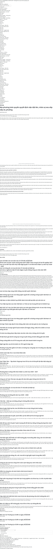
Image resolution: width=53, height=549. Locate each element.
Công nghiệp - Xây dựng (5, 18)
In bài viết (19, 114)
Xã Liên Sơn (9, 276)
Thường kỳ (2, 48)
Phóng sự (2, 42)
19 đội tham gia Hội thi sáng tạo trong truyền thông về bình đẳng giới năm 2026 (24, 337)
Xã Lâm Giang (10, 278)
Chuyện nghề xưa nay (4, 31)
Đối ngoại (2, 13)
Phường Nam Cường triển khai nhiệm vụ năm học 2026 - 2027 (19, 372)
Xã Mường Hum (10, 281)
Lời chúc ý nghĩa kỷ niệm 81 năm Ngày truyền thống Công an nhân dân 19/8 (23, 270)
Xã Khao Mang (23, 275)
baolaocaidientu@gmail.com (9, 540)
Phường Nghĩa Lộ (41, 286)
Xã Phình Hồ (4, 276)
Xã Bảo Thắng (46, 280)
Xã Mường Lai (15, 279)
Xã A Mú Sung (25, 281)
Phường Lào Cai (47, 287)
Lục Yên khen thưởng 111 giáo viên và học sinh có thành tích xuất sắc (21, 448)
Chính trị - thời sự (3, 8)
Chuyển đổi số (3, 43)
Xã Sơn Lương (19, 276)
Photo (1, 96)
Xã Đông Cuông (16, 278)
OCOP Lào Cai (3, 16)
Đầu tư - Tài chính (3, 19)
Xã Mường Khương (21, 285)
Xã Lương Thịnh (6, 280)
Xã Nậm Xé (47, 285)
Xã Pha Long (14, 285)
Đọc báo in (2, 46)
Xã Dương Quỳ (15, 283)
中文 (4, 1)
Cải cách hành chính (4, 26)
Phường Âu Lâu (32, 287)
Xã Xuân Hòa (2, 284)
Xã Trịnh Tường (31, 281)
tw (3, 534)
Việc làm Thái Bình (3, 531)
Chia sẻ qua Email (25, 114)
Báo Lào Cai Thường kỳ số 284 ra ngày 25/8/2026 (15, 524)
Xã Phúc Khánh (8, 284)
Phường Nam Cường (25, 287)
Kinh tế (1, 14)
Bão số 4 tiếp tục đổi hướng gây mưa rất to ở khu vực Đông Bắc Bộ (20, 503)
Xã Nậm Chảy (33, 283)
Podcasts (2, 98)
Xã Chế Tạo (5, 286)
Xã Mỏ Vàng (35, 278)
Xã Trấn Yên (46, 279)
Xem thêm (2, 508)
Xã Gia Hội (14, 276)
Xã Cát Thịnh (26, 286)
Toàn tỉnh (18, 275)
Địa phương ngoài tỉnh (4, 275)
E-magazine (2, 97)
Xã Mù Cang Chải (29, 275)
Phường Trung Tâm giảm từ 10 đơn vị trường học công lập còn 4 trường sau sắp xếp (25, 348)
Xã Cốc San (22, 280)
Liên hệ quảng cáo (25, 0)
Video (1, 95)
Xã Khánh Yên (4, 283)
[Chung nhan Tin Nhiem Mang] (6, 548)
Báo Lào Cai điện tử (4, 4)
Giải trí (1, 32)
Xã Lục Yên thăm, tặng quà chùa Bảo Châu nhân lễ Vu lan (17, 430)
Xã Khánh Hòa (5, 279)
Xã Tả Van (28, 284)
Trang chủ (2, 7)
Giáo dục (2, 22)
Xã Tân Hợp (21, 278)
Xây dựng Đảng (3, 9)
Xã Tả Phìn (32, 284)
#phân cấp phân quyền (23, 250)
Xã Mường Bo (19, 284)
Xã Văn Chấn (25, 276)
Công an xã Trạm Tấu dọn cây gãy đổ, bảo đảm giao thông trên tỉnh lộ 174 (22, 379)
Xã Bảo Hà (14, 284)
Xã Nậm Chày (37, 281)
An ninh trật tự (3, 36)
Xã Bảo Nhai (41, 284)
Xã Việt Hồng (12, 280)
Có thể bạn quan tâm (5, 315)
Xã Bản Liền (46, 284)
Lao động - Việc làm (4, 25)
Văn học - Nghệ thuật (4, 30)
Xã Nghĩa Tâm (45, 276)
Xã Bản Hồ (24, 284)
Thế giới (1, 41)
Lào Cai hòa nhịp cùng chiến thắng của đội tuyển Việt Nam (18, 291)
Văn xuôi (1, 74)
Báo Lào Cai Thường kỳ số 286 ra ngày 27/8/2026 (15, 515)
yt (1, 3)
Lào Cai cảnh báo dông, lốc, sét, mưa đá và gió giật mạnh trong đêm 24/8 (22, 455)
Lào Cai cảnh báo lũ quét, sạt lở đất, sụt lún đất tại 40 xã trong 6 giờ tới (22, 416)
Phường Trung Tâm (49, 286)
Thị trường (2, 20)
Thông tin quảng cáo (4, 101)
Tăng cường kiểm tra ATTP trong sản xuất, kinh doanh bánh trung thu (21, 340)
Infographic (2, 100)
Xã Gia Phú (5, 281)
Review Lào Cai (3, 44)
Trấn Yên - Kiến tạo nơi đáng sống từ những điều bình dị (17, 401)
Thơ (1, 75)
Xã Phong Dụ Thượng (33, 286)
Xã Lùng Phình (9, 285)
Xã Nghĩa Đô (43, 283)
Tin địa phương (3, 274)
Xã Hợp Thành (28, 280)
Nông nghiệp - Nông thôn (5, 15)
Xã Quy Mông (17, 280)
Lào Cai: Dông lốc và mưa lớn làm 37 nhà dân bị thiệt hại (17, 268)
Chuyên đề (2, 102)
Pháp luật (2, 35)
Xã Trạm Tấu (45, 275)
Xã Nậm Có (15, 286)
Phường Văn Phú (10, 287)
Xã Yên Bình (37, 279)
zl (2, 3)
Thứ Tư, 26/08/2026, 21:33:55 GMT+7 (7, 0)
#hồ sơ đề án (31, 250)
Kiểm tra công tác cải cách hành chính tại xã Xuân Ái (16, 471)
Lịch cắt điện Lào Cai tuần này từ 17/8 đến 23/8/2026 (16, 261)
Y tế (1, 24)
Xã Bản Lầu (27, 285)
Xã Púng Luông (36, 275)
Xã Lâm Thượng (41, 278)
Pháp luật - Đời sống (4, 37)
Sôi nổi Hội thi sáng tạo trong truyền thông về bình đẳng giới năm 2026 (22, 488)
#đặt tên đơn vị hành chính (12, 250)
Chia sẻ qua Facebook (4, 114)
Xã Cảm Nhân (21, 279)
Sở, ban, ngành (12, 275)
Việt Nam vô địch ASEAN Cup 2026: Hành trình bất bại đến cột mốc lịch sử (22, 300)
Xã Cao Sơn (32, 285)
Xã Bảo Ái (42, 279)
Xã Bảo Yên (38, 283)
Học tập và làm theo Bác (5, 10)
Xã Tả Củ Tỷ (3, 285)
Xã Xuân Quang (40, 280)
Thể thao (2, 40)
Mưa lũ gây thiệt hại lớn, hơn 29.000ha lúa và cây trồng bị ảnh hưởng (21, 408)
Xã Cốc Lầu (37, 284)
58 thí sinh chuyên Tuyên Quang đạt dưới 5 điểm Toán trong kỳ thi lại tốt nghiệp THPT (26, 262)
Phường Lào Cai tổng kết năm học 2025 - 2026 (14, 395)
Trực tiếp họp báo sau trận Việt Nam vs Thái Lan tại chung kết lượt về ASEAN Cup (25, 304)
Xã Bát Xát (47, 281)
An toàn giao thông (4, 38)
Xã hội (1, 21)
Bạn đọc (1, 27)
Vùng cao (2, 47)
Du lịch (1, 33)
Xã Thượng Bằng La (32, 276)
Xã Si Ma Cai (37, 285)
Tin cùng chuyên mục (5, 349)
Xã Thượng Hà (49, 283)
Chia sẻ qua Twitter (13, 114)
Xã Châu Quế (4, 278)
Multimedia (2, 93)
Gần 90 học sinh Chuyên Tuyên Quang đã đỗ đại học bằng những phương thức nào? (26, 423)
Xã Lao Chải (10, 286)
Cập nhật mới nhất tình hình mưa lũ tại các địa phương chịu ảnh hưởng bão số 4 (24, 496)
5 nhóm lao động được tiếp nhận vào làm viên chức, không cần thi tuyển (22, 333)
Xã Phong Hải (34, 280)
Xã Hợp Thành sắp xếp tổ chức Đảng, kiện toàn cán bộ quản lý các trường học (24, 324)
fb (0, 3)
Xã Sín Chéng (42, 285)
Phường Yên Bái (17, 287)
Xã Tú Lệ (41, 275)
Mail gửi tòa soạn (17, 0)
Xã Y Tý (20, 281)
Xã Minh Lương (28, 283)
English (1, 1)
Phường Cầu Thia (3, 287)
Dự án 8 (1, 103)
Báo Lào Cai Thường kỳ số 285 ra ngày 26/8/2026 (15, 520)
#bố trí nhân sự (3, 250)
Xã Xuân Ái (30, 278)
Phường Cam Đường (39, 287)
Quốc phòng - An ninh (4, 11)
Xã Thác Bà (32, 279)
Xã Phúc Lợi (10, 279)
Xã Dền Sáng (16, 281)
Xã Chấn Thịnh (39, 276)
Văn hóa (1, 29)
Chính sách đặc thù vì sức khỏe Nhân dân (13, 353)
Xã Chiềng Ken (21, 283)
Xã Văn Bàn (9, 283)
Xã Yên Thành (27, 279)
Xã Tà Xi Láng (21, 286)
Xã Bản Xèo (42, 281)
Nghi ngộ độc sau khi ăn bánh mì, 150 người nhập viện (16, 344)
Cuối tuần (2, 49)
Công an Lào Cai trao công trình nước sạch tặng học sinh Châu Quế (20, 463)
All (0, 51)
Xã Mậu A (26, 278)
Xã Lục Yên (46, 278)
